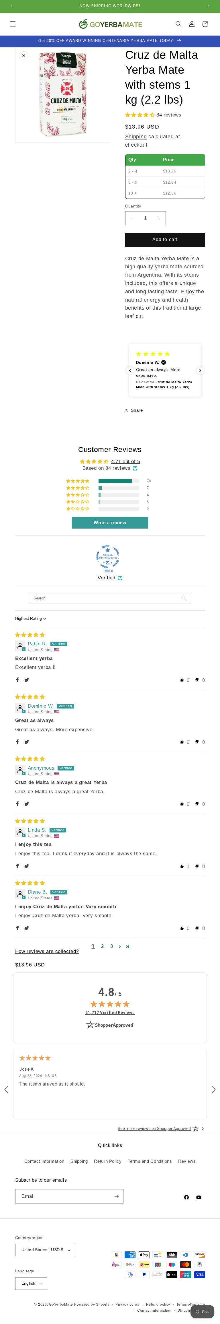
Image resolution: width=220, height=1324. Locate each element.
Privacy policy (127, 1304)
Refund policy (158, 1304)
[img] (30, 635)
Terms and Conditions (150, 1161)
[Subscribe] (116, 1196)
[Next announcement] (208, 6)
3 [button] (111, 946)
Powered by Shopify (91, 1304)
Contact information (154, 1310)
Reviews (187, 1161)
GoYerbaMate (61, 1304)
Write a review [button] (110, 522)
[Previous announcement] (11, 6)
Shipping (136, 136)
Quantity (133, 206)
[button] (12, 24)
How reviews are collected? (47, 951)
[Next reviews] (200, 370)
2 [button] (102, 946)
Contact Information (44, 1161)
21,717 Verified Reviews (110, 1012)
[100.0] (107, 556)
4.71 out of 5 (125, 461)
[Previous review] (6, 1090)
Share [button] (137, 410)
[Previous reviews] (130, 370)
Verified (106, 578)
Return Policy (107, 1161)
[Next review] (213, 1090)
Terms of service (190, 1304)
